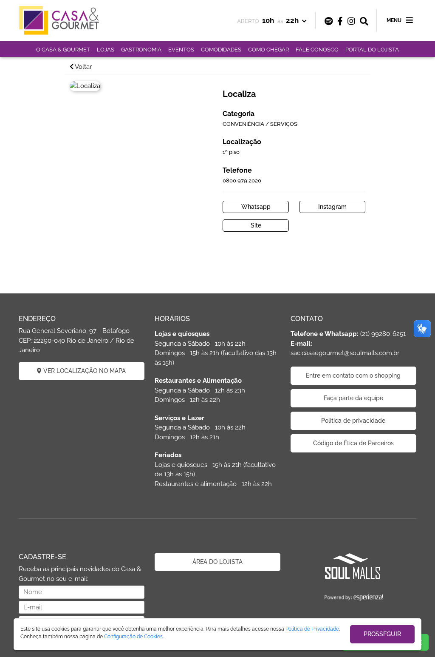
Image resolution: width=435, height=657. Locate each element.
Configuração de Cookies (133, 637)
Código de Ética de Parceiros (353, 443)
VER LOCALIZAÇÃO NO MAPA (84, 370)
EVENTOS (181, 49)
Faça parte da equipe (353, 398)
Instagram (332, 206)
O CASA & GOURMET (63, 49)
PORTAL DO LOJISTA (372, 49)
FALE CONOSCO (317, 49)
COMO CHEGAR (268, 49)
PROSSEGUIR (382, 634)
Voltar (82, 67)
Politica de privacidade (353, 420)
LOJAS (105, 49)
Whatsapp (256, 206)
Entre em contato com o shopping (353, 375)
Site (256, 225)
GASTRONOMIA (141, 49)
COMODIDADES (221, 49)
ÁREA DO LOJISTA (217, 561)
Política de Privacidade (312, 629)
